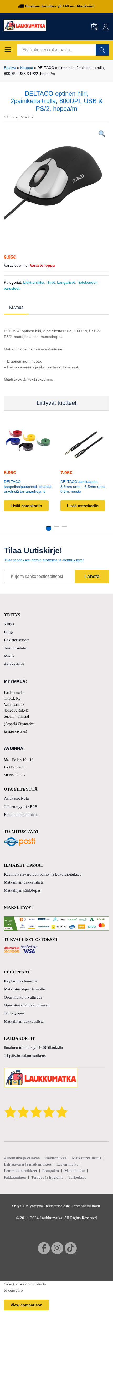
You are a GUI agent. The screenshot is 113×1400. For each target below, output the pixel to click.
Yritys (9, 624)
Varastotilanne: (16, 265)
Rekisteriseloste (16, 640)
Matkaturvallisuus (86, 1158)
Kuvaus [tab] (16, 307)
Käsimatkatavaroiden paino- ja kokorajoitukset (42, 874)
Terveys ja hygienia (47, 1177)
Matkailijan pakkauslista (24, 882)
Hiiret (50, 282)
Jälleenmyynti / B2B (20, 806)
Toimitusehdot (15, 648)
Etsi (102, 50)
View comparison (26, 1305)
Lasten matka (67, 1164)
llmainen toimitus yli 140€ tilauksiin (33, 1047)
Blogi (8, 632)
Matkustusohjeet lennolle (24, 989)
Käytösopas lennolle (20, 981)
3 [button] (64, 528)
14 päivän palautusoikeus (25, 1056)
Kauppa (26, 68)
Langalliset (66, 282)
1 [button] (48, 528)
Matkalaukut (74, 1171)
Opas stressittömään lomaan (27, 1005)
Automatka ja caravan (22, 1158)
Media (9, 656)
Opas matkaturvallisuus (23, 997)
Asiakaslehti (14, 664)
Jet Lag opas (14, 1013)
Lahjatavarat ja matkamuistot (27, 1164)
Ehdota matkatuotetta (21, 814)
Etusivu (10, 68)
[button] (27, 460)
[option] (56, 181)
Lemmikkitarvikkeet (20, 1171)
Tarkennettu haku (85, 1206)
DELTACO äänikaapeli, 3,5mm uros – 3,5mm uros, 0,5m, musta (83, 486)
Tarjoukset (77, 1177)
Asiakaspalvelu (16, 798)
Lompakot (50, 1171)
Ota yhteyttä (33, 1206)
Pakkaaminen (15, 1177)
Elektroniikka (33, 282)
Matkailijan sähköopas (22, 890)
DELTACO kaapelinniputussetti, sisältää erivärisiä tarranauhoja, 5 (28, 486)
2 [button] (56, 528)
